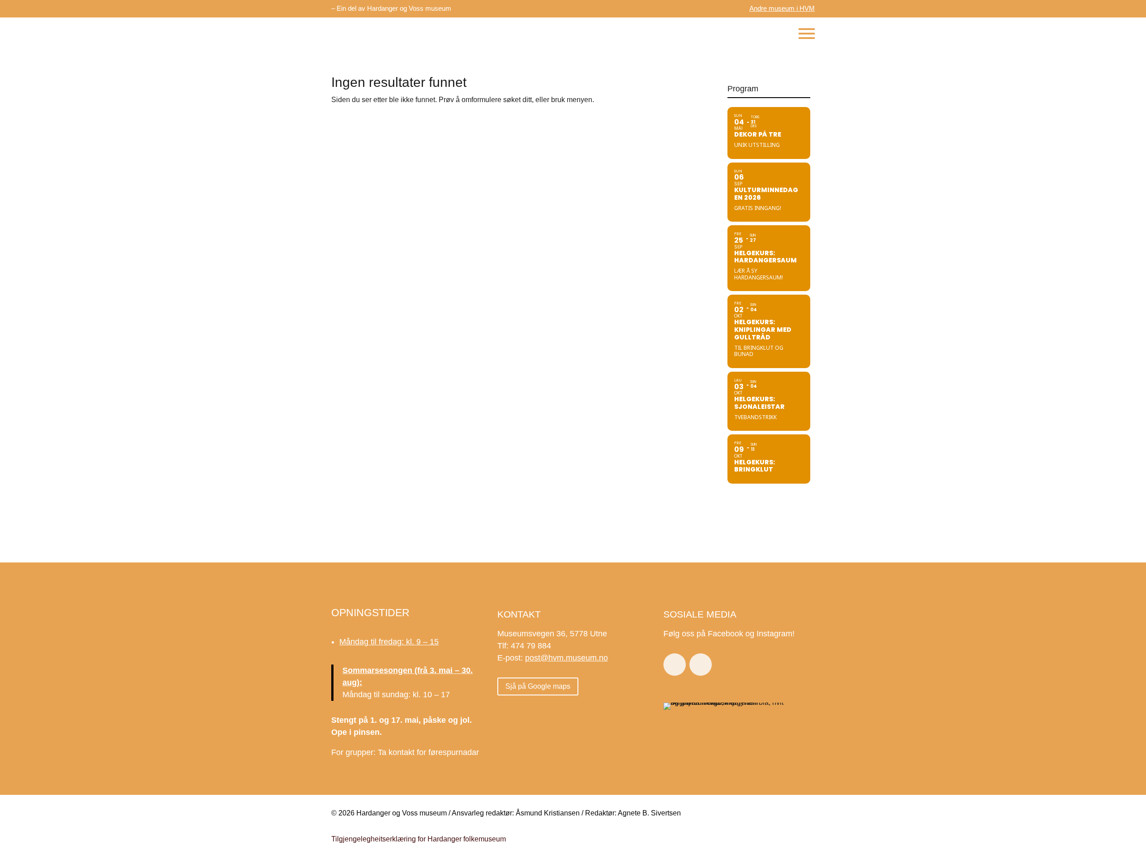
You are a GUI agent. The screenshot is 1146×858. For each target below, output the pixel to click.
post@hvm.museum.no (566, 657)
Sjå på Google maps (537, 686)
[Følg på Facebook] (674, 664)
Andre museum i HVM (782, 8)
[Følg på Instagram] (700, 664)
